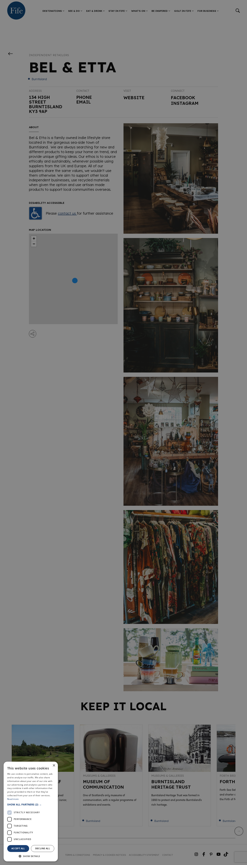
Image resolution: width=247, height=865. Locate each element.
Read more (13, 799)
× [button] (53, 765)
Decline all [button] (42, 848)
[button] (30, 804)
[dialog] (123, 432)
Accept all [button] (18, 848)
